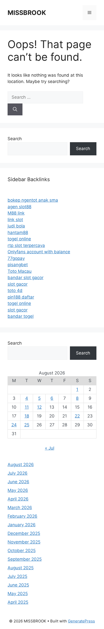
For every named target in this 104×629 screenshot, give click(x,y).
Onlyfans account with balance (39, 251)
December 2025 (24, 533)
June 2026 (18, 481)
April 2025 (18, 602)
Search (15, 138)
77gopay (16, 258)
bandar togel (21, 316)
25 (26, 424)
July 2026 (18, 473)
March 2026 (20, 507)
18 (26, 415)
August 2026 (21, 464)
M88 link (16, 213)
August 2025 (21, 567)
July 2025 (17, 576)
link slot (15, 219)
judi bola (16, 225)
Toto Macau (20, 271)
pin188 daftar (21, 297)
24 (14, 424)
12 (39, 407)
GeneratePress (81, 621)
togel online (19, 238)
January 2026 (22, 524)
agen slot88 (19, 206)
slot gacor (18, 284)
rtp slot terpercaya (26, 245)
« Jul (49, 448)
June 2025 (18, 585)
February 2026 (22, 516)
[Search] (15, 109)
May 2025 (18, 593)
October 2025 (22, 550)
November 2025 (24, 541)
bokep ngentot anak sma (33, 200)
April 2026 (18, 498)
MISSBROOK (27, 12)
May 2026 (18, 490)
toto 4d (15, 290)
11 (27, 407)
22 (77, 415)
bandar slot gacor (25, 277)
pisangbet (18, 264)
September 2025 (25, 559)
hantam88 (18, 232)
